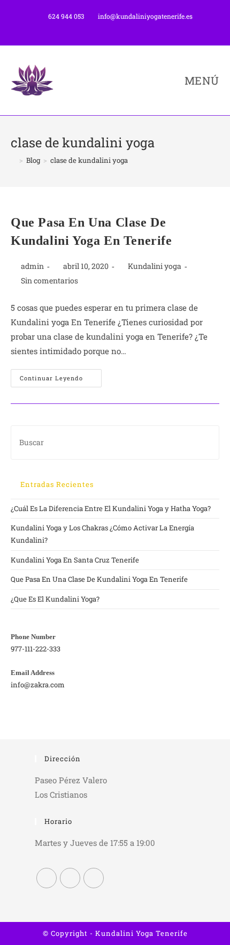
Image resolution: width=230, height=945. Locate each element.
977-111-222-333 (35, 649)
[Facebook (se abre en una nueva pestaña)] (104, 27)
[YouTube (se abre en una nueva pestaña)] (127, 27)
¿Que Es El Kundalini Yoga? (55, 599)
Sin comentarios (49, 280)
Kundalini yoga (154, 266)
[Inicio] (13, 160)
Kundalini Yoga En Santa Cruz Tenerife (75, 560)
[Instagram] (70, 878)
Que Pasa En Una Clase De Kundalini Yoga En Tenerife (99, 579)
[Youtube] (93, 878)
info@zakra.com (38, 684)
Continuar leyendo (61, 380)
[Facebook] (46, 878)
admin (32, 266)
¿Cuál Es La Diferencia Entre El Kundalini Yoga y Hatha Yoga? (111, 508)
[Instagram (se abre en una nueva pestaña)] (117, 27)
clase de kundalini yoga (89, 160)
